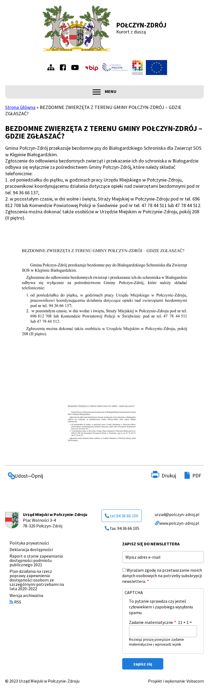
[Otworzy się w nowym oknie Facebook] (64, 67)
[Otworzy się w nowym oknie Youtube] (76, 67)
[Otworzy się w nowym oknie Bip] (91, 67)
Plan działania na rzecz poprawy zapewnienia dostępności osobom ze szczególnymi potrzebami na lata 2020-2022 (37, 579)
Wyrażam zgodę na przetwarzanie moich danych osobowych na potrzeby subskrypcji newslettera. (162, 575)
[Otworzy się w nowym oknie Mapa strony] (52, 67)
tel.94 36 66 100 (124, 515)
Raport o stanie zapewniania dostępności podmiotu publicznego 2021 (36, 560)
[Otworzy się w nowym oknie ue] (156, 67)
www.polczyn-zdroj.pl (179, 523)
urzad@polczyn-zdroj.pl (177, 514)
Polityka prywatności (29, 543)
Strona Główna (20, 107)
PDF (196, 475)
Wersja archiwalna (26, 595)
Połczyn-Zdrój (141, 25)
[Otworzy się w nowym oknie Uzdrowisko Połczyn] (115, 67)
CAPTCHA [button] (134, 592)
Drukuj (169, 475)
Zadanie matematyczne (151, 622)
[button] (101, 427)
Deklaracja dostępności (31, 549)
